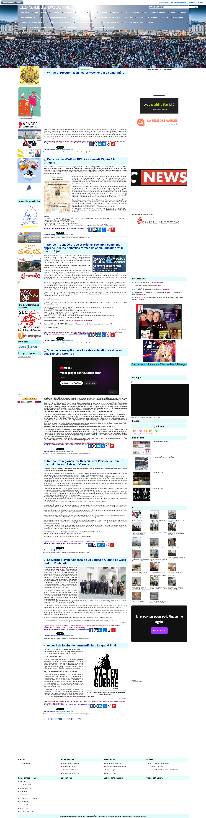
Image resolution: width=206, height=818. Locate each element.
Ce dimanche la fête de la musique (145, 282)
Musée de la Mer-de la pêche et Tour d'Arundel (163, 770)
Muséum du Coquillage (155, 766)
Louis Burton (28, 346)
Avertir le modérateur (196, 2)
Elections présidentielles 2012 (53, 17)
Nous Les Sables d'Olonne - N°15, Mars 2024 (159, 69)
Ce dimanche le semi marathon (144, 286)
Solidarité (128, 17)
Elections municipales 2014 (108, 17)
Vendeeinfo (23, 781)
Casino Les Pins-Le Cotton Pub (163, 457)
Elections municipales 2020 (86, 22)
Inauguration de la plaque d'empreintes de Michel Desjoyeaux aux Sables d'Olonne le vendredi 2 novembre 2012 (139, 534)
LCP (159, 417)
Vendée (109, 141)
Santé (91, 12)
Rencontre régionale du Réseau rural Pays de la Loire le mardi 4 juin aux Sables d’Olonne (83, 462)
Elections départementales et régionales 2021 (39, 27)
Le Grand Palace (25, 763)
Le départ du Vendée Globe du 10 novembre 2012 (140, 560)
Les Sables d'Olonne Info (51, 7)
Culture (114, 12)
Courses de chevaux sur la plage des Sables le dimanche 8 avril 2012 (176, 533)
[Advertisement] (103, 47)
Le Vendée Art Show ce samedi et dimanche (148, 289)
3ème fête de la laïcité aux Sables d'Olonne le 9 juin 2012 (158, 587)
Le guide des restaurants (161, 441)
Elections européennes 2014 (32, 22)
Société (139, 17)
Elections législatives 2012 (81, 17)
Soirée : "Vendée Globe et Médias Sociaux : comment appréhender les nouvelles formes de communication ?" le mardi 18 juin (84, 248)
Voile (145, 12)
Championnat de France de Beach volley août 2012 (139, 573)
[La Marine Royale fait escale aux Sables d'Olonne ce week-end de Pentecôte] (102, 567)
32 (79, 719)
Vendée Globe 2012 (28, 17)
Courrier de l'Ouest (26, 788)
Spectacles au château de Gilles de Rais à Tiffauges (158, 364)
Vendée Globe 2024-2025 (104, 27)
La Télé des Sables (26, 785)
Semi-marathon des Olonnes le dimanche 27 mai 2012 (176, 558)
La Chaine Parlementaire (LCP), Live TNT (143, 417)
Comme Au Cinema (23, 396)
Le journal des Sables (27, 811)
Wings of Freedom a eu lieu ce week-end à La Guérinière (85, 72)
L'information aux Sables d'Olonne (81, 141)
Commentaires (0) (50, 149)
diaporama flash (148, 214)
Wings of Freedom (119, 141)
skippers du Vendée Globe (25, 349)
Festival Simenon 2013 (174, 547)
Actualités (67, 12)
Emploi (172, 12)
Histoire (164, 17)
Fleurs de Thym (158, 473)
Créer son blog (163, 2)
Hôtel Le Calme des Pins (71, 773)
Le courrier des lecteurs (133, 22)
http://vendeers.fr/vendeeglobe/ (82, 321)
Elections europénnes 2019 (59, 22)
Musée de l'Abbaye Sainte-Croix (158, 763)
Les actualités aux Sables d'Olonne (105, 626)
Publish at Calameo (159, 95)
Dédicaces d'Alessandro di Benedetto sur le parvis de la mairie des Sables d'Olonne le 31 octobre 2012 (158, 574)
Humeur (183, 12)
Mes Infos (24, 12)
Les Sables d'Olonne (100, 141)
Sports (136, 12)
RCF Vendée (24, 791)
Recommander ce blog (178, 2)
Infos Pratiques (158, 12)
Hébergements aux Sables (71, 763)
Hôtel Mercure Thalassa (70, 770)
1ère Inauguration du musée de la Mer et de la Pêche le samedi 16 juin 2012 (176, 574)
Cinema (20, 394)
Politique (80, 12)
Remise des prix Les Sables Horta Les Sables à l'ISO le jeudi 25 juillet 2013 (175, 588)
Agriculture (152, 17)
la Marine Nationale (59, 567)
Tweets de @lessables (24, 356)
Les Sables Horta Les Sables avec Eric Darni (158, 548)
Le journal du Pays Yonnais (28, 798)
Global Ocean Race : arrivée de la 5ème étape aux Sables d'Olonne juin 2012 (158, 561)
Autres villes (177, 17)
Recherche (156, 6)
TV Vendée (23, 795)
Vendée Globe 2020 (111, 22)
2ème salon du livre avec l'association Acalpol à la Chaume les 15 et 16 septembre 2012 (141, 589)
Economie (54, 12)
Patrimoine (102, 12)
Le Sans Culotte (25, 801)
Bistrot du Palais (158, 488)
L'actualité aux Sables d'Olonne (58, 141)
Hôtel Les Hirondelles (70, 766)
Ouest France (24, 808)
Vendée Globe (117, 332)
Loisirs (125, 12)
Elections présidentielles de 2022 (76, 27)
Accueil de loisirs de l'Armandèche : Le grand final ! (82, 645)
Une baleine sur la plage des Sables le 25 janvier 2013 (158, 602)
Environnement (39, 12)
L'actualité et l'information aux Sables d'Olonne (85, 701)
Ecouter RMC (24, 805)
